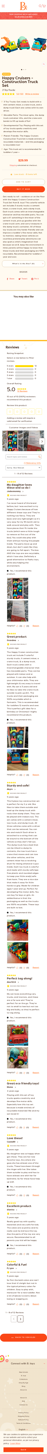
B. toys (23, 1375)
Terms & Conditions (23, 1423)
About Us (23, 1390)
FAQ (23, 1401)
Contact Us (24, 1405)
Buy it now (23, 189)
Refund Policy (23, 1420)
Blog (23, 1386)
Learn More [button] (15, 1443)
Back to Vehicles (25, 1337)
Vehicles (6, 74)
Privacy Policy (23, 1412)
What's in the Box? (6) (23, 264)
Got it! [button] (23, 1450)
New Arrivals (23, 1372)
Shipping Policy (23, 1416)
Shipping (13, 165)
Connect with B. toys (23, 1363)
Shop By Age (23, 1383)
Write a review (32, 94)
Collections (23, 1379)
